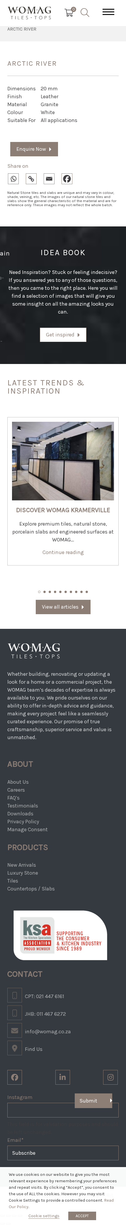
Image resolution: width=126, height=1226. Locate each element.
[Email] (52, 177)
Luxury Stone (22, 873)
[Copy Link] (34, 177)
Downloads (20, 813)
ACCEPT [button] (82, 1216)
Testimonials (22, 805)
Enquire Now (31, 149)
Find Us (33, 1049)
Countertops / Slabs (31, 888)
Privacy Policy (23, 821)
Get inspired (60, 334)
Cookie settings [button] (43, 1215)
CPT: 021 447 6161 (44, 996)
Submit (88, 1101)
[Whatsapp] (16, 177)
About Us (18, 782)
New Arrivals (21, 865)
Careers (16, 790)
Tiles (12, 881)
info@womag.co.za (48, 1031)
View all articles (60, 607)
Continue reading (63, 552)
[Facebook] (70, 177)
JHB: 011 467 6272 (45, 1014)
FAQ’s (13, 798)
